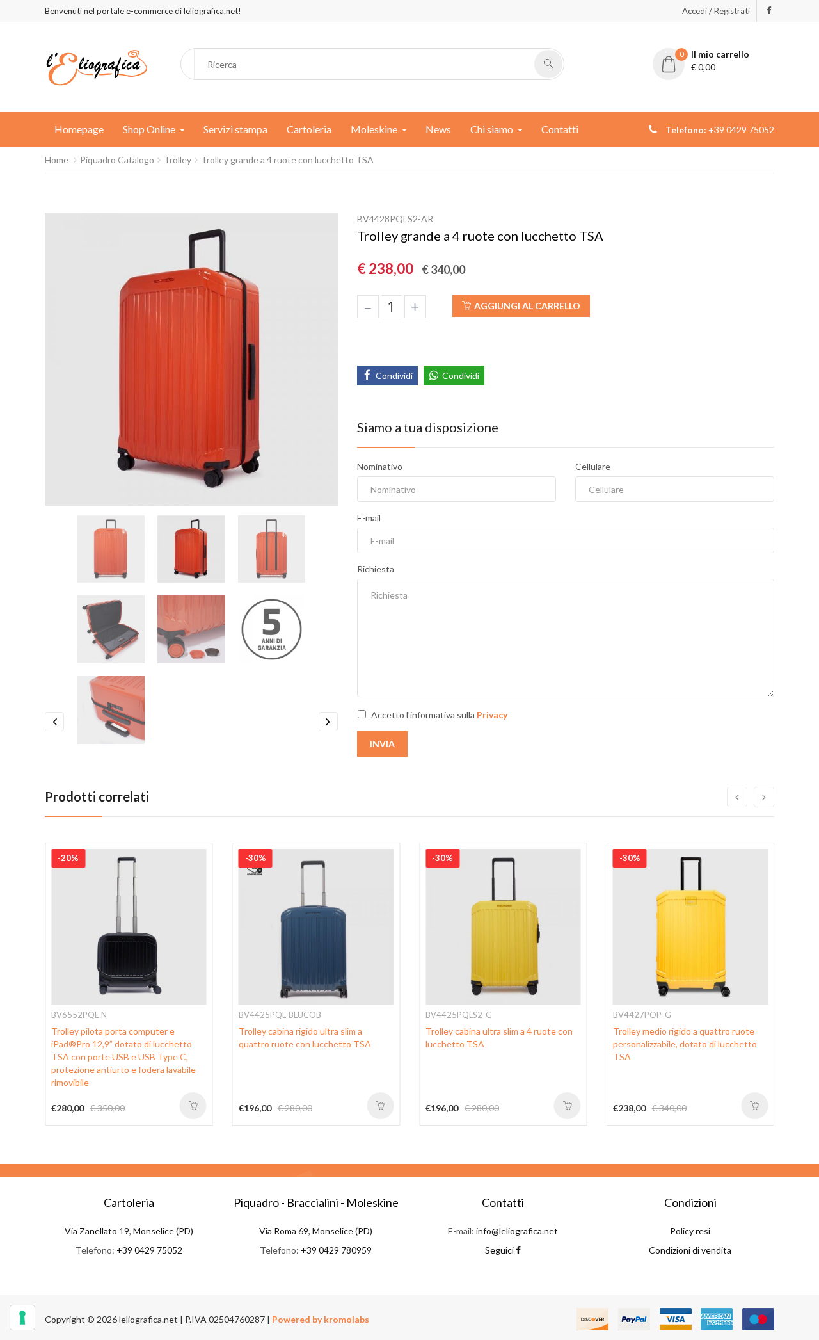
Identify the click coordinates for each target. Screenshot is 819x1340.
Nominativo (379, 466)
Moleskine (374, 129)
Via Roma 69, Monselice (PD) (315, 1230)
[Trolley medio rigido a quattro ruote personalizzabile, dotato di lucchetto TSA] (690, 925)
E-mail (369, 517)
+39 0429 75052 (149, 1250)
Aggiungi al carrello (527, 305)
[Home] (96, 66)
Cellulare (592, 466)
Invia (382, 743)
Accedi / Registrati (716, 11)
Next (328, 721)
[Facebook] (769, 10)
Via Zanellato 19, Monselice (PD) (129, 1230)
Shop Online (149, 129)
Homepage (79, 129)
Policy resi (690, 1230)
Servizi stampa (235, 129)
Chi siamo (491, 129)
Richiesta (375, 568)
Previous (54, 721)
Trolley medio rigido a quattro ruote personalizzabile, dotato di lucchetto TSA (685, 1044)
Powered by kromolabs (320, 1319)
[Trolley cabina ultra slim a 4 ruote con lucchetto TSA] (503, 925)
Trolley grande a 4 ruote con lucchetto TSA (287, 159)
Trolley (177, 159)
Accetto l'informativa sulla (439, 714)
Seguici (500, 1250)
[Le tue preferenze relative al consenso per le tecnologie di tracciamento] (22, 1317)
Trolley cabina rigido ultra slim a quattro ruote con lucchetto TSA (305, 1037)
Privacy (492, 714)
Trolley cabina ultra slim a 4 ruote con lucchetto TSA (499, 1037)
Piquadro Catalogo (117, 159)
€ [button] (715, 60)
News (438, 129)
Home (56, 159)
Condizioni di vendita (690, 1250)
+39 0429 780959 (336, 1250)
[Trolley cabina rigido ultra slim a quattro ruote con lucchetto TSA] (316, 925)
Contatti (559, 129)
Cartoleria (309, 129)
